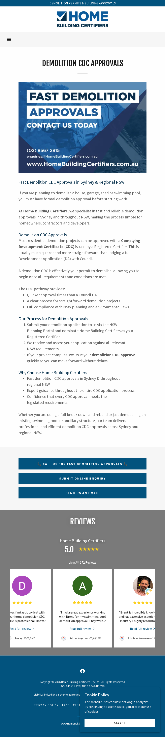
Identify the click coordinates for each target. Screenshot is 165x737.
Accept (120, 722)
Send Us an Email (82, 493)
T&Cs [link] (66, 705)
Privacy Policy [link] (46, 705)
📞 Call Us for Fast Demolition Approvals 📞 (82, 464)
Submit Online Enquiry (82, 478)
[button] (9, 39)
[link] (82, 19)
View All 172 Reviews (82, 562)
